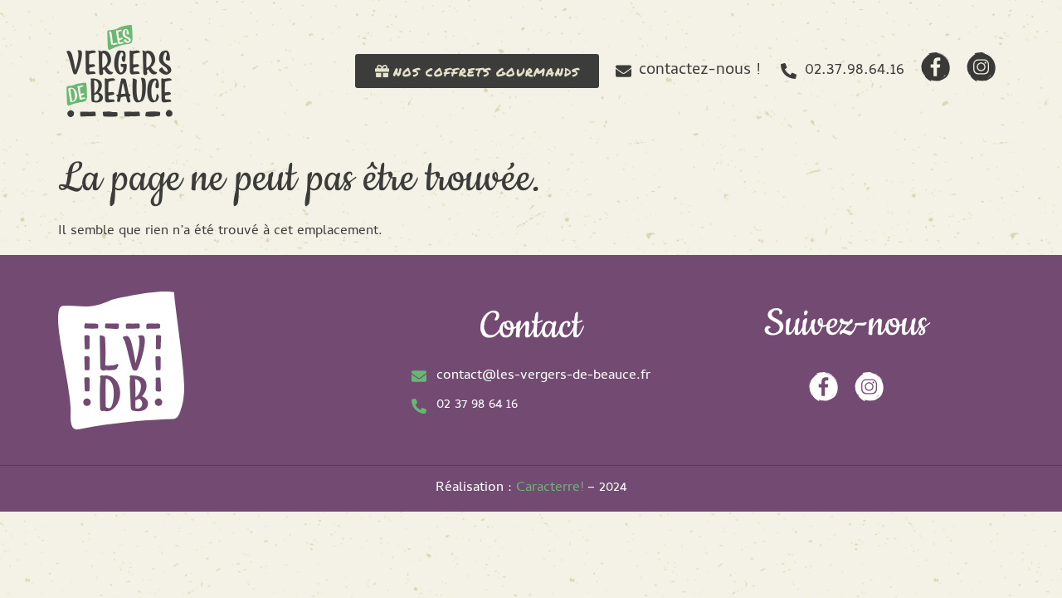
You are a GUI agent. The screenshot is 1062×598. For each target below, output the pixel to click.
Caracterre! (549, 488)
